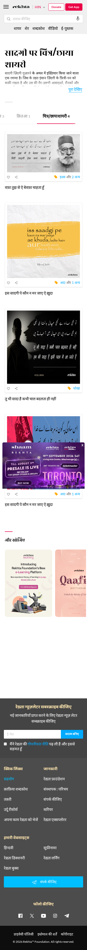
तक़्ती (7, 799)
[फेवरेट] (9, 177)
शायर (17, 28)
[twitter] (32, 915)
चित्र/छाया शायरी (56, 116)
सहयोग (9, 779)
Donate (56, 7)
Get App (73, 7)
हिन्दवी (8, 848)
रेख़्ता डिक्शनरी (14, 858)
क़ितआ (23, 116)
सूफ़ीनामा (50, 848)
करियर (48, 809)
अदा (62, 282)
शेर (27, 28)
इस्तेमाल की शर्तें (47, 934)
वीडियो (53, 28)
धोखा (76, 388)
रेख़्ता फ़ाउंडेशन (54, 779)
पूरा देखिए (75, 89)
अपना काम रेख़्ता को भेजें (21, 820)
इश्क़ (62, 177)
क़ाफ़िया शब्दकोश (16, 789)
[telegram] (67, 915)
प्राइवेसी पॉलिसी (24, 934)
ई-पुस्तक (67, 28)
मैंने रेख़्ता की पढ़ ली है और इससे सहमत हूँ (42, 746)
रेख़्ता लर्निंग (51, 858)
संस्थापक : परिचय (56, 789)
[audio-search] (78, 19)
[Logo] (21, 7)
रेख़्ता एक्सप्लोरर (55, 820)
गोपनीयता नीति (38, 744)
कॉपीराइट (67, 934)
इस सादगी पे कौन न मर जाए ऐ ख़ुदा (29, 293)
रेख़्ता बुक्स (11, 868)
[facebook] (20, 915)
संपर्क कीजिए (53, 799)
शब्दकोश (38, 28)
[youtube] (43, 915)
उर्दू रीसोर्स (11, 809)
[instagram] (55, 915)
